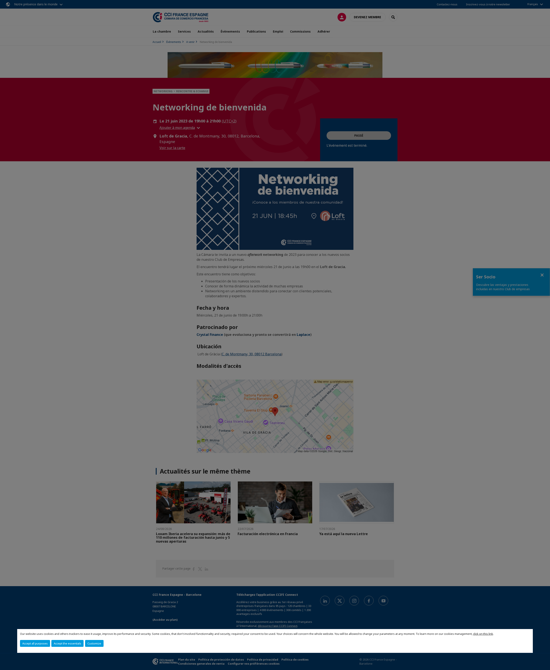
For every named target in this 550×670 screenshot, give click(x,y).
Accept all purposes (35, 643)
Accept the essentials (67, 643)
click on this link (483, 634)
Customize (94, 643)
